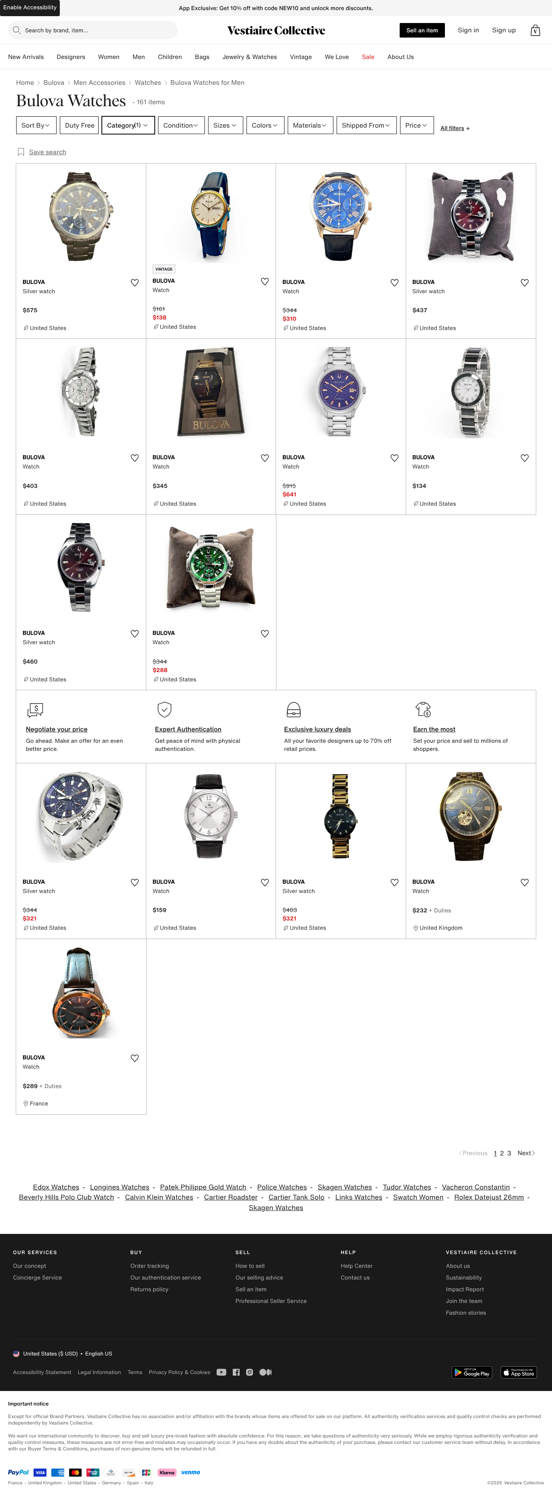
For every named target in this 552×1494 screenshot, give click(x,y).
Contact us (355, 1277)
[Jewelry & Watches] (283, 57)
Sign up (504, 30)
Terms (134, 1372)
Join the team (464, 1301)
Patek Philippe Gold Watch (203, 1187)
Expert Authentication (188, 729)
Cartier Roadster (231, 1197)
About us (458, 1266)
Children (170, 57)
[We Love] (355, 57)
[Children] (188, 57)
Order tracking (149, 1266)
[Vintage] (318, 57)
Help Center (357, 1266)
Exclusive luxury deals (317, 729)
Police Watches (282, 1187)
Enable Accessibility (30, 7)
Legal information (99, 1372)
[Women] (126, 57)
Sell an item (422, 30)
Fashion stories (466, 1313)
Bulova (53, 82)
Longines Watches (120, 1187)
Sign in (468, 30)
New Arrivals (26, 57)
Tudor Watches (407, 1187)
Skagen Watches (345, 1187)
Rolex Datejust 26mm (489, 1197)
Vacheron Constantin (476, 1187)
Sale (368, 57)
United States (82, 1483)
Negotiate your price (57, 729)
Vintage (301, 57)
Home (25, 82)
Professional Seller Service (271, 1301)
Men (139, 57)
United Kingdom (45, 1483)
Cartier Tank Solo (296, 1197)
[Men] (151, 57)
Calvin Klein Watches (159, 1197)
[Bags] (216, 57)
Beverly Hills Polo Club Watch (66, 1197)
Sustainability (464, 1277)
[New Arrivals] (50, 57)
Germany (111, 1483)
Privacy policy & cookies (179, 1372)
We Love (337, 57)
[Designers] (91, 57)
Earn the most (434, 729)
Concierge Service (37, 1277)
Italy (149, 1483)
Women (109, 57)
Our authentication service (165, 1277)
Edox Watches (56, 1187)
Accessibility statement (42, 1372)
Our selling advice (259, 1277)
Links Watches (358, 1197)
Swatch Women (418, 1197)
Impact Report (465, 1289)
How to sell (250, 1266)
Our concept (29, 1266)
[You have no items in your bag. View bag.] (535, 30)
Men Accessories (99, 82)
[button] (535, 30)
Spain (133, 1483)
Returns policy (149, 1289)
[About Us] (420, 57)
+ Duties (440, 910)
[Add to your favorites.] (135, 283)
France (15, 1483)
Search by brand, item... (56, 30)
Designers (71, 57)
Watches (148, 82)
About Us (401, 57)
